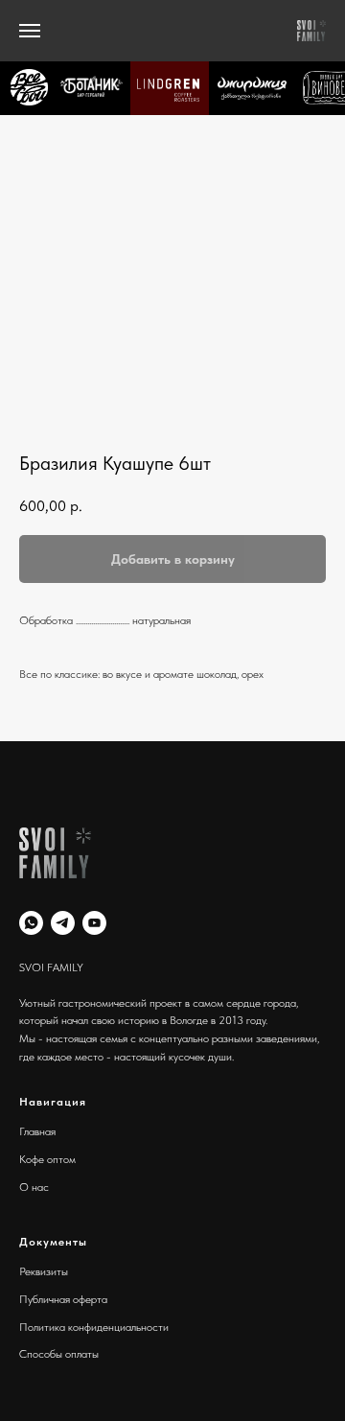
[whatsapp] (31, 923)
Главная (37, 1131)
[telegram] (63, 923)
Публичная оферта (63, 1299)
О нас (34, 1187)
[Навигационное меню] (29, 30)
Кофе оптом (47, 1159)
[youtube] (94, 923)
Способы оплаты (59, 1354)
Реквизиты (43, 1271)
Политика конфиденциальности (94, 1327)
